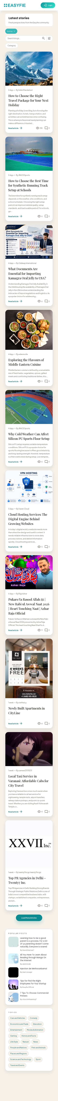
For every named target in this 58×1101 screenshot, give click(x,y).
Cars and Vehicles (17, 1018)
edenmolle (23, 354)
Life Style (14, 1042)
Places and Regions (18, 1054)
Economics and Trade (19, 1024)
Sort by (11, 31)
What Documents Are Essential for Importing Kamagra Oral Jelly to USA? (27, 273)
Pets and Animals (39, 1048)
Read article (15, 128)
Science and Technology (20, 1059)
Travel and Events (17, 1065)
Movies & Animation (35, 1030)
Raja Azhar (23, 594)
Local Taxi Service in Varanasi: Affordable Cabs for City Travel (28, 780)
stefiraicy (22, 703)
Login (48, 5)
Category (12, 46)
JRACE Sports (24, 175)
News (35, 1042)
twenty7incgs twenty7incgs (30, 872)
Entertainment (16, 1030)
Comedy (33, 1018)
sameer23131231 (25, 770)
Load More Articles (29, 918)
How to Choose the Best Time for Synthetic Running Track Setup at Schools (28, 185)
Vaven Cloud (24, 509)
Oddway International (27, 263)
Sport (38, 1059)
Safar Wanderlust (25, 90)
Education (37, 1024)
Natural (26, 1042)
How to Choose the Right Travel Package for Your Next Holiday (28, 100)
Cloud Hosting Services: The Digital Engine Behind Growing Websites (27, 519)
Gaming (13, 1036)
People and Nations (18, 1048)
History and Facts (29, 1036)
